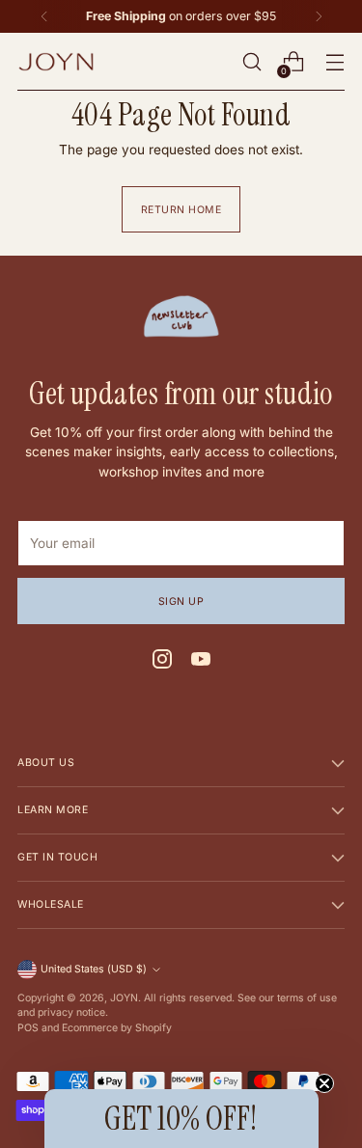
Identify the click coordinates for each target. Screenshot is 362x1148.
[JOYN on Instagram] (162, 661)
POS (28, 1028)
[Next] (318, 16)
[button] (181, 1118)
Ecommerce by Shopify (117, 1028)
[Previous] (44, 16)
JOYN (124, 998)
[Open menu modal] (334, 62)
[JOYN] (56, 61)
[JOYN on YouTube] (200, 661)
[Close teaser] (324, 1083)
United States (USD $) (94, 969)
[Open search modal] (251, 62)
